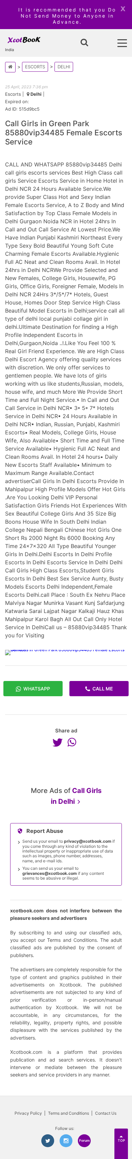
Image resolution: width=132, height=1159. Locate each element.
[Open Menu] (122, 43)
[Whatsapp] (73, 742)
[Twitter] (59, 742)
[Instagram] (66, 1140)
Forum (84, 1140)
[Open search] (84, 43)
